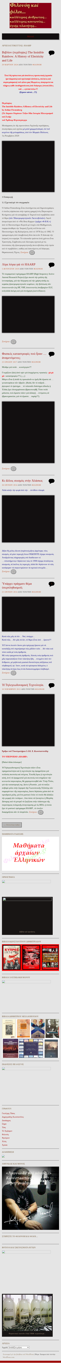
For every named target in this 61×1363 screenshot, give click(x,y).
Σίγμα (4, 1124)
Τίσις (4, 1127)
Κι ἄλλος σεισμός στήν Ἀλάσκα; (22, 480)
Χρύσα (4, 1145)
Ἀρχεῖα (4, 1347)
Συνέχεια (26, 252)
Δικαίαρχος (6, 1120)
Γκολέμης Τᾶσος (8, 1113)
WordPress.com (8, 1357)
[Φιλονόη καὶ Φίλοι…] (30, 29)
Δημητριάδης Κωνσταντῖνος (13, 1117)
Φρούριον (6, 1138)
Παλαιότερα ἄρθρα (12, 825)
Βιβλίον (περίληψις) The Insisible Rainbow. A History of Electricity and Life (23, 56)
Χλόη (4, 1141)
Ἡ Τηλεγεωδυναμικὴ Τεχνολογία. (23, 685)
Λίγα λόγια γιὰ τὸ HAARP (18, 264)
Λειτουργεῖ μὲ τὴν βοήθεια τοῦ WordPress (18, 1354)
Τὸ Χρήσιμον (7, 1131)
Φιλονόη (37, 65)
